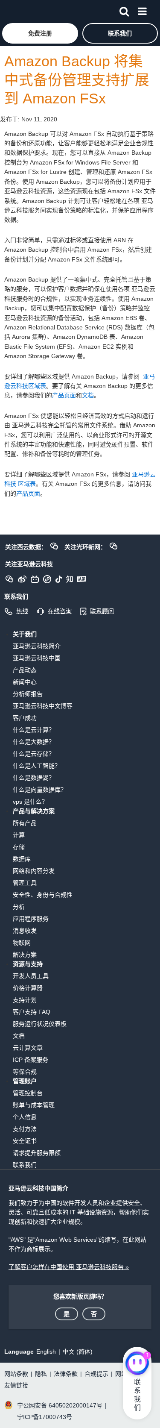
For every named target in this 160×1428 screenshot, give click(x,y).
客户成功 (25, 717)
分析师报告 (28, 693)
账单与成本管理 (34, 1105)
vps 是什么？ (30, 801)
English (46, 1351)
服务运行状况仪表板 (40, 1023)
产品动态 (25, 670)
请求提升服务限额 (37, 1152)
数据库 (22, 858)
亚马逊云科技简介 (37, 646)
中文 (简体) (78, 1351)
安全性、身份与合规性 (43, 894)
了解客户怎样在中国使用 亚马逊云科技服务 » (69, 1266)
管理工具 (25, 882)
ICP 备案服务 (30, 1059)
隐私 (41, 1373)
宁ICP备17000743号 (44, 1416)
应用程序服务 (31, 918)
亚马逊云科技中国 (37, 658)
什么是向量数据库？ (40, 789)
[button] (40, 33)
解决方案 (25, 954)
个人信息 (25, 1117)
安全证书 (25, 1140)
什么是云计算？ (34, 729)
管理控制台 (28, 1093)
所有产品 (25, 823)
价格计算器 (28, 987)
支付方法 (25, 1128)
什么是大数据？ (34, 741)
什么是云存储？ (34, 753)
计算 (19, 835)
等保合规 (25, 1071)
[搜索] (124, 10)
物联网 (22, 942)
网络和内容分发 (34, 870)
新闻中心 (25, 682)
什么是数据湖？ (34, 777)
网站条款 (16, 1373)
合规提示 (96, 1373)
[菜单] (142, 10)
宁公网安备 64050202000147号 (59, 1405)
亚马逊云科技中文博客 (43, 705)
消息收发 (25, 930)
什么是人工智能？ (37, 765)
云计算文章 (28, 1047)
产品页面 (64, 395)
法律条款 (66, 1373)
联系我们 (25, 1164)
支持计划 (25, 999)
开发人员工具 (31, 976)
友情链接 (16, 1385)
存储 (19, 846)
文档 (88, 395)
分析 (19, 906)
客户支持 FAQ (31, 1011)
